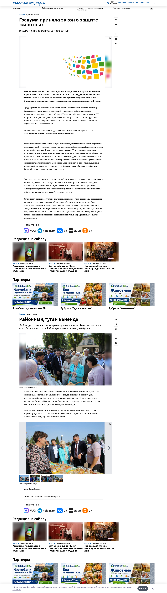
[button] (109, 447)
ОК (137, 2)
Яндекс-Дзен (144, 2)
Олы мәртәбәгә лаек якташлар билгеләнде (90, 9)
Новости (22, 314)
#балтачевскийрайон (52, 497)
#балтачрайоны (36, 497)
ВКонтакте (122, 2)
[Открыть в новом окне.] (30, 230)
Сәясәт (22, 15)
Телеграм (131, 2)
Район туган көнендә (121, 8)
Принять (142, 588)
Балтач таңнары (28, 2)
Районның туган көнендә (52, 8)
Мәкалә (16, 8)
